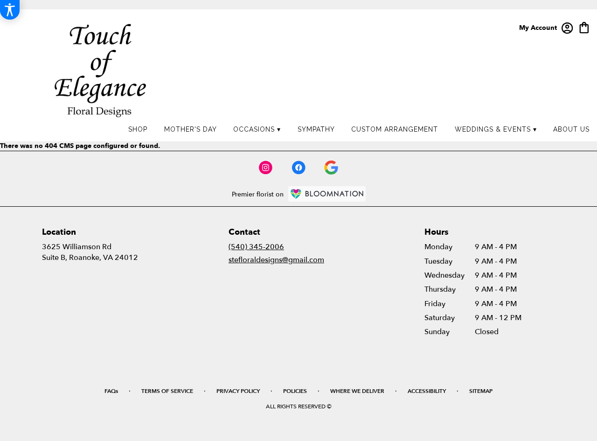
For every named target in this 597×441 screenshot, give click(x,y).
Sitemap (481, 391)
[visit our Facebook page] (298, 168)
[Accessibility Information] (10, 10)
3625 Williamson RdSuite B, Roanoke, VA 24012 (90, 252)
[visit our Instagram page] (266, 168)
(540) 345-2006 (256, 247)
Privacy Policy (238, 391)
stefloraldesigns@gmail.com (276, 260)
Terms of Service (167, 391)
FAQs (111, 391)
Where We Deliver (357, 391)
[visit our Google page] (331, 168)
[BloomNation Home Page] (327, 194)
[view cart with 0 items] (584, 27)
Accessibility (427, 391)
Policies (295, 391)
